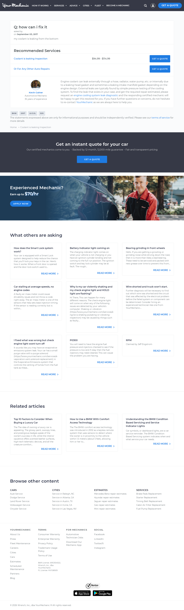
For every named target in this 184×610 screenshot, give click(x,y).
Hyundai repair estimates (106, 497)
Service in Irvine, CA (62, 505)
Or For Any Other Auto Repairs (32, 69)
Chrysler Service (18, 508)
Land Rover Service (19, 501)
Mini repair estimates (104, 508)
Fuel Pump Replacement (148, 508)
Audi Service (16, 494)
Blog (12, 578)
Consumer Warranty (49, 534)
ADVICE (73, 5)
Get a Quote (160, 58)
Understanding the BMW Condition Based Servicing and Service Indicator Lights (147, 422)
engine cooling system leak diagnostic (96, 95)
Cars (12, 557)
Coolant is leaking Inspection (30, 58)
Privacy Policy (45, 543)
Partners (14, 573)
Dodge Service (17, 497)
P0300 (74, 340)
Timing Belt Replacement (149, 501)
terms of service (161, 117)
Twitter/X (99, 543)
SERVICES (59, 5)
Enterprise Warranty (49, 539)
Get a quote (92, 159)
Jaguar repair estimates (106, 501)
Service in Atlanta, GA (63, 497)
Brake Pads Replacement (149, 494)
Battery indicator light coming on (90, 248)
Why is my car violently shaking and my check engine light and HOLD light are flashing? (91, 290)
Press (13, 539)
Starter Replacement (146, 497)
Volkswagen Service (20, 505)
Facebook (99, 534)
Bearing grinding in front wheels (145, 248)
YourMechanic (84, 102)
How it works (40, 5)
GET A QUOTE (170, 5)
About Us (15, 534)
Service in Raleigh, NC (63, 494)
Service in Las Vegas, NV (64, 508)
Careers (14, 548)
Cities (86, 5)
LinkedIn (99, 539)
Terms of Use (45, 555)
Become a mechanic (117, 5)
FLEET (98, 5)
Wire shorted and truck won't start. (147, 286)
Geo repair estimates (104, 505)
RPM (129, 340)
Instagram (99, 548)
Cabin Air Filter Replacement (150, 505)
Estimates (15, 561)
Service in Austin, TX (62, 501)
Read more (48, 273)
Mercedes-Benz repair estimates (110, 494)
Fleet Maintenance (20, 543)
